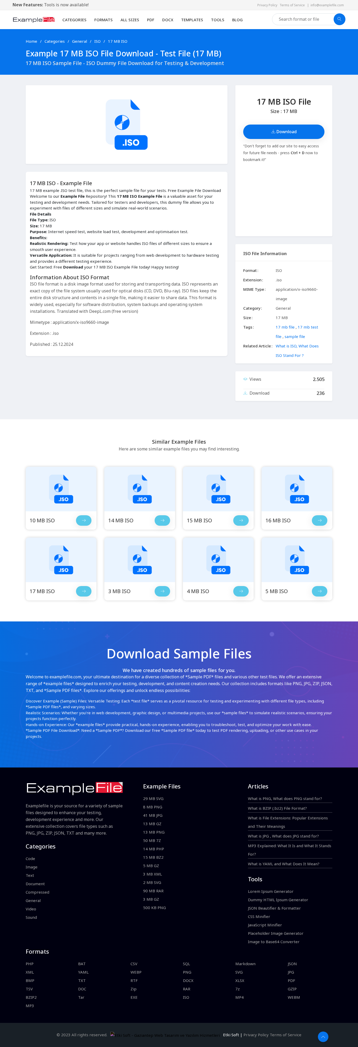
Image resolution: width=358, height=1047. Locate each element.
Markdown (245, 963)
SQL (186, 963)
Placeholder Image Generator (275, 933)
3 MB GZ (151, 899)
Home (31, 41)
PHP (30, 963)
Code (30, 858)
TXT (82, 980)
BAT (82, 963)
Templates (192, 19)
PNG (187, 972)
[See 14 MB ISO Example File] (139, 489)
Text (30, 875)
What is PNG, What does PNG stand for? (285, 798)
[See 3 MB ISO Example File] (139, 560)
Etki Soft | (231, 1034)
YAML (83, 972)
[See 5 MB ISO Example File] (297, 560)
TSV (29, 988)
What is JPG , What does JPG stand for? (283, 836)
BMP (30, 980)
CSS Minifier (259, 916)
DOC (82, 988)
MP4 (239, 997)
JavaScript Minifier (265, 924)
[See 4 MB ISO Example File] (218, 560)
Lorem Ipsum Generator (271, 891)
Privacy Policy (268, 5)
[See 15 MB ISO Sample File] (241, 520)
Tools (217, 19)
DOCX (167, 19)
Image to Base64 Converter (274, 941)
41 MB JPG (152, 815)
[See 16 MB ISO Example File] (297, 489)
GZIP (292, 988)
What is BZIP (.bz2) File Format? (277, 808)
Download (286, 132)
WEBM (294, 997)
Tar (81, 997)
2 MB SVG (152, 882)
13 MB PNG (154, 832)
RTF (134, 980)
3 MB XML (152, 874)
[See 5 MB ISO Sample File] (319, 591)
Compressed (37, 892)
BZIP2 (31, 997)
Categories (74, 19)
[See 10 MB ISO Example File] (61, 489)
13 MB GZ (152, 823)
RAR (186, 988)
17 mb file (285, 327)
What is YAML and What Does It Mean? (283, 863)
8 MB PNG (152, 806)
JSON (292, 963)
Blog (237, 19)
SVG (239, 972)
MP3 (30, 1005)
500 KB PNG (154, 907)
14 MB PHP (153, 848)
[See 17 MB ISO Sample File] (83, 591)
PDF (150, 19)
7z (237, 988)
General (80, 41)
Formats (103, 19)
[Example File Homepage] (34, 19)
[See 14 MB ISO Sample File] (162, 520)
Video (31, 908)
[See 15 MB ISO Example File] (218, 489)
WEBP (136, 972)
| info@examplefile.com (325, 5)
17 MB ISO (117, 41)
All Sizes (130, 19)
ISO (98, 41)
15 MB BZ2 (153, 857)
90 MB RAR (153, 890)
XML (30, 972)
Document (35, 883)
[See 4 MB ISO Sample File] (241, 591)
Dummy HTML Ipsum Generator (278, 899)
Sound (31, 917)
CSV (134, 963)
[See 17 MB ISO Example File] (61, 560)
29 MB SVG (153, 798)
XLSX (239, 980)
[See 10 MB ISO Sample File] (83, 520)
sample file (295, 336)
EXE (134, 997)
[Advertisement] (283, 199)
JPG (291, 972)
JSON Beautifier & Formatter (274, 908)
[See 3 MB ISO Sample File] (162, 591)
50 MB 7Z (152, 840)
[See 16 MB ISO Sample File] (319, 520)
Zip (134, 988)
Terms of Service (293, 5)
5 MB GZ (151, 865)
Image (31, 866)
